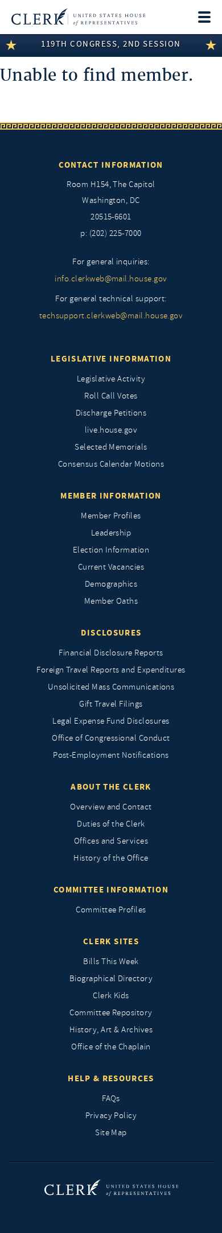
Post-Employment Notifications (111, 755)
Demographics (111, 584)
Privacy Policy (111, 1115)
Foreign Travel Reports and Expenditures (111, 670)
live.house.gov (111, 430)
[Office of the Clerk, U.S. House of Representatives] (78, 17)
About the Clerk (111, 786)
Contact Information (111, 165)
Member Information (110, 495)
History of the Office (110, 858)
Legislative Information (111, 358)
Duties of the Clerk (111, 824)
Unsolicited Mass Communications (111, 687)
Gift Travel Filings (110, 704)
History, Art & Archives (111, 1029)
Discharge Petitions (111, 413)
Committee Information (111, 889)
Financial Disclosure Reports (111, 652)
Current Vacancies (111, 567)
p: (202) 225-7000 (110, 233)
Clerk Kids (111, 995)
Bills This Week (110, 961)
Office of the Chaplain (111, 1046)
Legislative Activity (111, 378)
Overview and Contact (111, 807)
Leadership (111, 533)
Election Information (111, 550)
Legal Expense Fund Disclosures (110, 721)
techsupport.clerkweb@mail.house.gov (111, 315)
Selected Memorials (111, 447)
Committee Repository (111, 1012)
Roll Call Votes (110, 396)
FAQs (111, 1098)
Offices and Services (111, 841)
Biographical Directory (111, 978)
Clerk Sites (111, 941)
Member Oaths (111, 601)
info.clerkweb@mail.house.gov (111, 278)
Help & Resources (111, 1078)
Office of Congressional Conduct (111, 738)
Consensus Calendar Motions (111, 464)
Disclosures (111, 632)
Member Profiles (111, 515)
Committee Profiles (111, 909)
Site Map (111, 1132)
